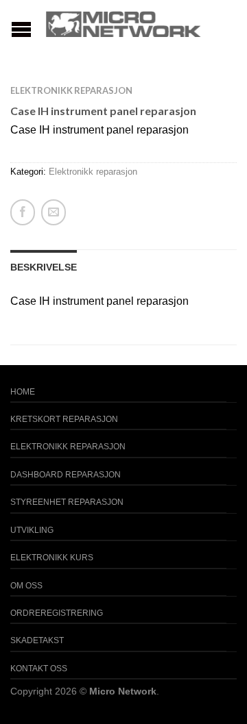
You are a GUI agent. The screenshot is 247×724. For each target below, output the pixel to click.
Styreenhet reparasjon (67, 502)
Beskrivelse (43, 267)
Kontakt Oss (38, 668)
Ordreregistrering (56, 613)
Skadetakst (37, 640)
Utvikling (32, 530)
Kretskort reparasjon (64, 419)
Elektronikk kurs (51, 557)
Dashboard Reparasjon (65, 475)
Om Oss (26, 586)
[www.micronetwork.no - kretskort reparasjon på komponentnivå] (123, 24)
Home (22, 392)
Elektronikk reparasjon (71, 90)
